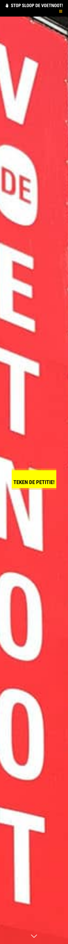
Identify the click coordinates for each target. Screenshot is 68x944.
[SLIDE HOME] (34, 480)
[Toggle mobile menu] (61, 11)
